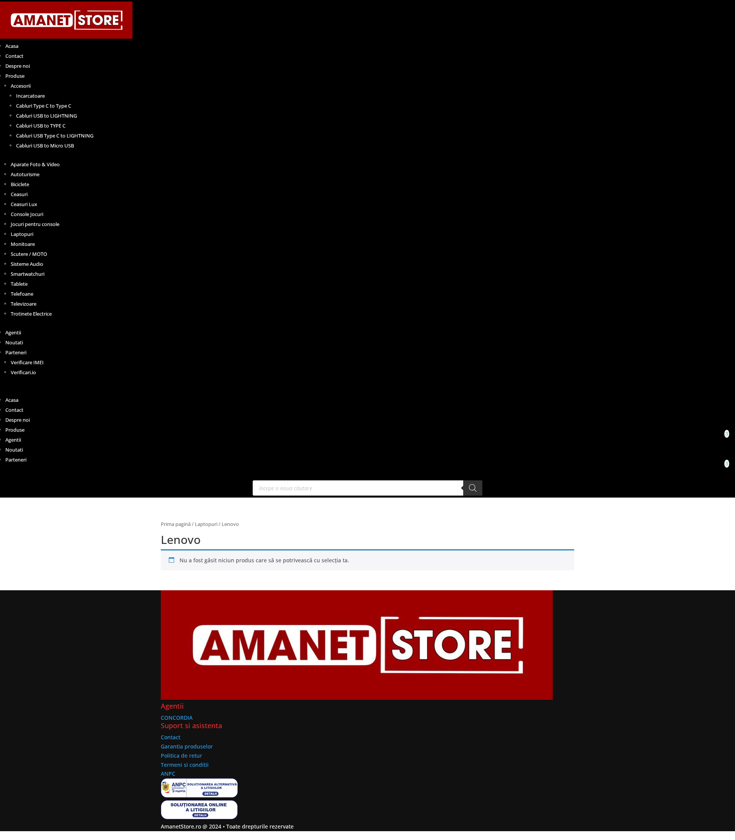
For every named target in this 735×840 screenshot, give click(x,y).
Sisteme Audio (27, 263)
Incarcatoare (30, 95)
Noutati (14, 342)
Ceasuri (19, 194)
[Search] (472, 488)
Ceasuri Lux (24, 204)
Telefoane (22, 293)
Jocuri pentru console (35, 224)
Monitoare (23, 244)
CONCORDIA (177, 717)
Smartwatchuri (27, 273)
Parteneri (15, 352)
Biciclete (20, 184)
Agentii (13, 332)
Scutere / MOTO (29, 254)
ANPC (168, 773)
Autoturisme (25, 174)
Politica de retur (181, 755)
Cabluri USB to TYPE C (40, 125)
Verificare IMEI (27, 362)
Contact (14, 55)
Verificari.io (23, 372)
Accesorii (21, 85)
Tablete (19, 283)
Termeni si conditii (185, 764)
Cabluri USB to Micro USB (45, 145)
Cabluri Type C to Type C (43, 105)
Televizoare (23, 303)
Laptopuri (22, 234)
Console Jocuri (27, 214)
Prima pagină (176, 524)
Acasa (11, 46)
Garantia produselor (187, 746)
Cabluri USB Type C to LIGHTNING (54, 135)
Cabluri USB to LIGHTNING (46, 115)
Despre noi (17, 65)
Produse (14, 75)
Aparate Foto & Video (35, 164)
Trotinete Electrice (31, 313)
